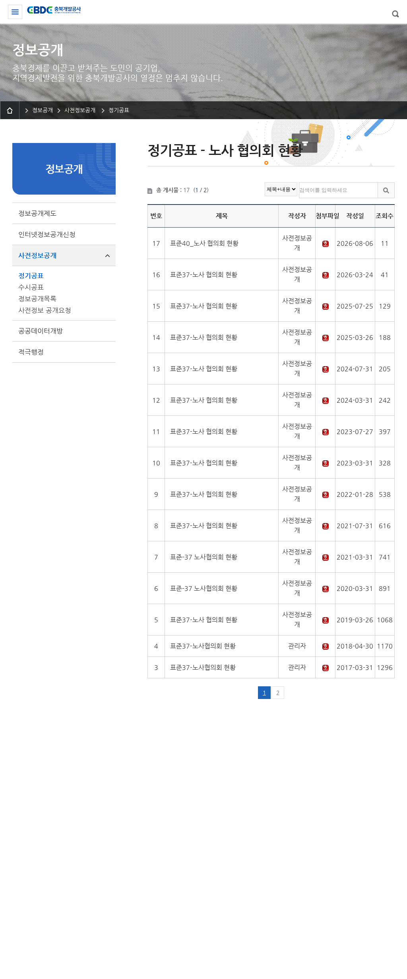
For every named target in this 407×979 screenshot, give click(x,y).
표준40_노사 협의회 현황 (204, 243)
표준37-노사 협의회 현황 (203, 274)
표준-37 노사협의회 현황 (203, 557)
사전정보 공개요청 (44, 310)
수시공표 (31, 287)
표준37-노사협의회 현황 (203, 646)
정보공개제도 (37, 213)
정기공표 (31, 276)
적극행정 (31, 352)
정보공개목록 (37, 299)
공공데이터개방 (40, 331)
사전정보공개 (37, 255)
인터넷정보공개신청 (47, 234)
